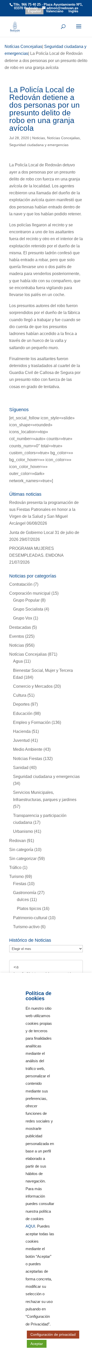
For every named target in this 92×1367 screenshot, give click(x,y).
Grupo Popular (26, 600)
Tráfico (15, 867)
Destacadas (20, 627)
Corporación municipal (29, 593)
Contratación (20, 584)
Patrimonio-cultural (30, 918)
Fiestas (19, 884)
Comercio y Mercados (33, 686)
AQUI (30, 1226)
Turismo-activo (26, 927)
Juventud (21, 740)
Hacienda (22, 731)
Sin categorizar (23, 858)
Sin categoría (21, 849)
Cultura (19, 695)
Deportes (21, 704)
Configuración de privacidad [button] (53, 1334)
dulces (23, 899)
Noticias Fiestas (27, 758)
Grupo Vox (22, 618)
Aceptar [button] (36, 1344)
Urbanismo (23, 831)
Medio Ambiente (27, 749)
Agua (18, 661)
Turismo (16, 876)
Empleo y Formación (32, 722)
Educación (22, 713)
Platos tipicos (29, 908)
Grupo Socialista (28, 609)
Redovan (17, 840)
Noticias (38, 138)
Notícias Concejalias (63, 138)
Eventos (16, 636)
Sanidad (20, 767)
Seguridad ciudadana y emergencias (38, 145)
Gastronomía (24, 892)
